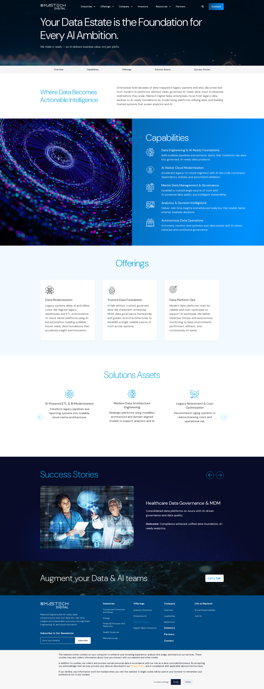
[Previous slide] (210, 475)
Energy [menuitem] (106, 618)
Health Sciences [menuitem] (111, 632)
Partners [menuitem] (169, 634)
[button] (203, 6)
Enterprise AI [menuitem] (140, 616)
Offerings (126, 69)
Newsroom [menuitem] (169, 622)
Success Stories (202, 69)
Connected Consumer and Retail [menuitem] (114, 611)
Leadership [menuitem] (169, 616)
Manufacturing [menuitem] (110, 638)
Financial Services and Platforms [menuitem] (114, 625)
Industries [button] (109, 603)
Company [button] (169, 603)
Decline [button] (188, 682)
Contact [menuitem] (169, 640)
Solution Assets (163, 69)
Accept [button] (175, 682)
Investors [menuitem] (169, 627)
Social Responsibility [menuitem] (205, 610)
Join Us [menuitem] (198, 616)
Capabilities (93, 69)
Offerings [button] (139, 603)
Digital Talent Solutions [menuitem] (145, 628)
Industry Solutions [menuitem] (143, 610)
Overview (58, 69)
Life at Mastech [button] (204, 603)
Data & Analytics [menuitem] (142, 622)
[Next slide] (220, 475)
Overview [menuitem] (168, 610)
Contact (216, 6)
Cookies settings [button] (161, 682)
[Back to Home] (53, 7)
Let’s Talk (214, 578)
